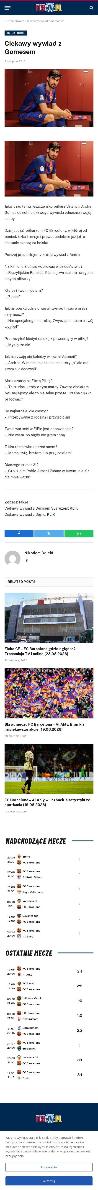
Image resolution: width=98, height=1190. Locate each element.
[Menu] (7, 8)
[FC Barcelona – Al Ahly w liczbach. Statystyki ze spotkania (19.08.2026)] (49, 769)
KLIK (74, 508)
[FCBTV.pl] (49, 8)
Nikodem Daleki (38, 553)
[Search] (91, 8)
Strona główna (14, 21)
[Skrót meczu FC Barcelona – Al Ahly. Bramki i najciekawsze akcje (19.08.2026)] (49, 693)
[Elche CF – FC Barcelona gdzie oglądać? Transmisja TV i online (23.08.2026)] (49, 618)
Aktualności (16, 33)
